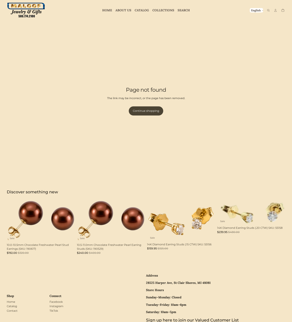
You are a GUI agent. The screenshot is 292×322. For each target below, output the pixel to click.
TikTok (54, 310)
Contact (12, 310)
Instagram (56, 306)
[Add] (70, 237)
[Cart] (283, 10)
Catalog (12, 306)
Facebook (56, 301)
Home (11, 301)
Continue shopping (146, 110)
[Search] (268, 10)
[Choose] (210, 236)
